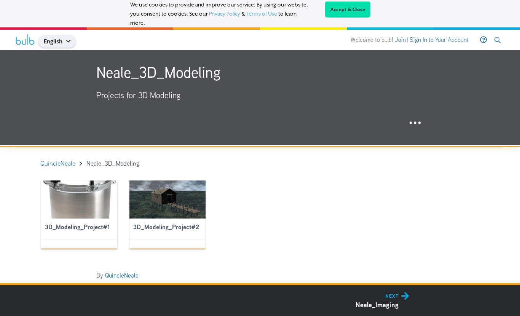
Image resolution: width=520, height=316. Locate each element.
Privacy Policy (224, 14)
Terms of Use (261, 14)
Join (400, 39)
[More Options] (415, 123)
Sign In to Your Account (439, 39)
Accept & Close (347, 9)
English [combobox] (53, 41)
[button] (71, 41)
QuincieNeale (122, 275)
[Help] (483, 40)
